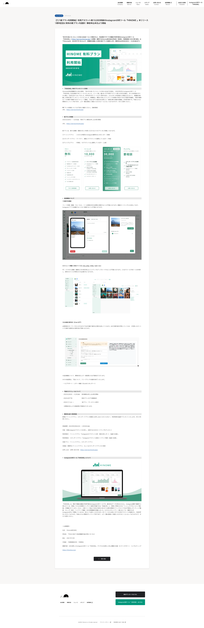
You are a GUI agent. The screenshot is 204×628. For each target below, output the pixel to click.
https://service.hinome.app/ (75, 124)
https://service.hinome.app (74, 110)
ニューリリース (59, 15)
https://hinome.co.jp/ (69, 550)
